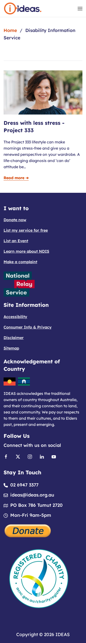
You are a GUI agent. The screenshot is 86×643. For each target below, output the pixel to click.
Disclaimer (14, 337)
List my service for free (26, 230)
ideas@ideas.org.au (32, 495)
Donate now (15, 219)
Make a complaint (20, 261)
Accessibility (15, 316)
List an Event (16, 240)
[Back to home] (23, 8)
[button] (80, 8)
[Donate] (28, 530)
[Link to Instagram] (29, 456)
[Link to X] (18, 456)
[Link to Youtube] (53, 456)
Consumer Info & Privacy (28, 327)
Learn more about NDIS (26, 251)
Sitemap (11, 348)
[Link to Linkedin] (41, 456)
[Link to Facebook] (6, 456)
